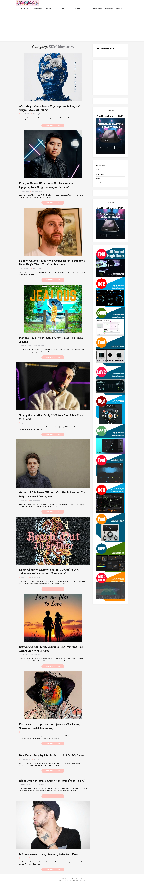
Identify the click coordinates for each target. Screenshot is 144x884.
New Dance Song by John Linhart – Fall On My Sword (52, 755)
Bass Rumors (37, 8)
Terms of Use (100, 174)
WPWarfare (68, 880)
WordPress (82, 880)
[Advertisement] (72, 26)
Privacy (98, 179)
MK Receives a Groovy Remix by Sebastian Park (48, 854)
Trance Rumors (96, 8)
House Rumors (23, 8)
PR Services (99, 170)
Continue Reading (53, 125)
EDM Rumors (66, 8)
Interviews (109, 8)
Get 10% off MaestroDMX (110, 116)
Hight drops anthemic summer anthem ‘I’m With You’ (52, 780)
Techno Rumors (81, 8)
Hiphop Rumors (52, 8)
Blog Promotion (100, 165)
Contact (119, 8)
